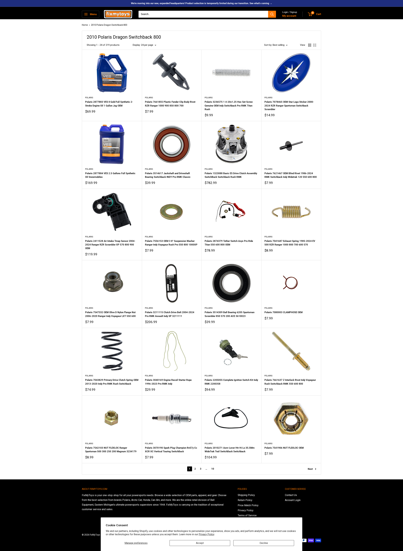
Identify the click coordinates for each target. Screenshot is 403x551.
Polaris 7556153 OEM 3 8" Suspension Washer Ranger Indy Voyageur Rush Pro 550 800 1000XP (171, 243)
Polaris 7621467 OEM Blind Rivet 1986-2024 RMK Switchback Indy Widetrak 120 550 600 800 (290, 175)
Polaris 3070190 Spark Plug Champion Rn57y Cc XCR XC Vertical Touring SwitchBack (171, 449)
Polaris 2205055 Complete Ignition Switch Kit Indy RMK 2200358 (231, 382)
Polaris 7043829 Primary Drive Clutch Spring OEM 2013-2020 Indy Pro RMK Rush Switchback (111, 382)
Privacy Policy (206, 534)
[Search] (272, 14)
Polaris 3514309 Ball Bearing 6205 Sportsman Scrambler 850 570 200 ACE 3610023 (229, 314)
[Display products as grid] (309, 45)
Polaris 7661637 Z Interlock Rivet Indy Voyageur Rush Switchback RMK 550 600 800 (290, 382)
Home (85, 25)
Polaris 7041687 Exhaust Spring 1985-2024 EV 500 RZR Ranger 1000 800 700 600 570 (289, 243)
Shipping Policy (246, 495)
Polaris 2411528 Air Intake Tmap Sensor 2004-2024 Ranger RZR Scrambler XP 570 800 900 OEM (110, 245)
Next (310, 469)
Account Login (293, 500)
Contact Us (291, 495)
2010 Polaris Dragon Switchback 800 (109, 25)
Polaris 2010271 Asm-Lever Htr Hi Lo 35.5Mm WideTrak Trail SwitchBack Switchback (230, 449)
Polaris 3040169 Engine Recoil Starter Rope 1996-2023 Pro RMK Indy (168, 382)
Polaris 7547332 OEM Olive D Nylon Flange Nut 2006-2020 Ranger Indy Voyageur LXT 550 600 (110, 314)
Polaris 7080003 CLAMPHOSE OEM (283, 312)
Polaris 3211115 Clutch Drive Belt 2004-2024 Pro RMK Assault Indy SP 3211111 (169, 314)
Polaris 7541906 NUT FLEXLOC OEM (284, 447)
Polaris (89, 97)
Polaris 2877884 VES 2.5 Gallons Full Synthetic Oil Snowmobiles (110, 175)
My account (289, 15)
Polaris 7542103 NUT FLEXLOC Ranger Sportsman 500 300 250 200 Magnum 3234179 (110, 449)
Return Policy (245, 500)
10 (212, 468)
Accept (200, 543)
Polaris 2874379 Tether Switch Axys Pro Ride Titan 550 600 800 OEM (229, 243)
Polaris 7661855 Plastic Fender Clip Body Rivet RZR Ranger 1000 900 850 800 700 (170, 103)
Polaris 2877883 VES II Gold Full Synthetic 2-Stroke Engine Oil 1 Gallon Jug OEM (109, 103)
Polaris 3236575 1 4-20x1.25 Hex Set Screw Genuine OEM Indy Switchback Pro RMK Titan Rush (229, 105)
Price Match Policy (248, 505)
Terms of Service (247, 515)
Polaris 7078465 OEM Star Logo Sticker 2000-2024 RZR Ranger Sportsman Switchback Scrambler (289, 105)
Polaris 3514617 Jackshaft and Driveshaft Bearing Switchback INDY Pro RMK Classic (167, 175)
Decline (264, 543)
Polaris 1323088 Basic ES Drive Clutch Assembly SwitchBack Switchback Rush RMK (231, 175)
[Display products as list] (314, 45)
